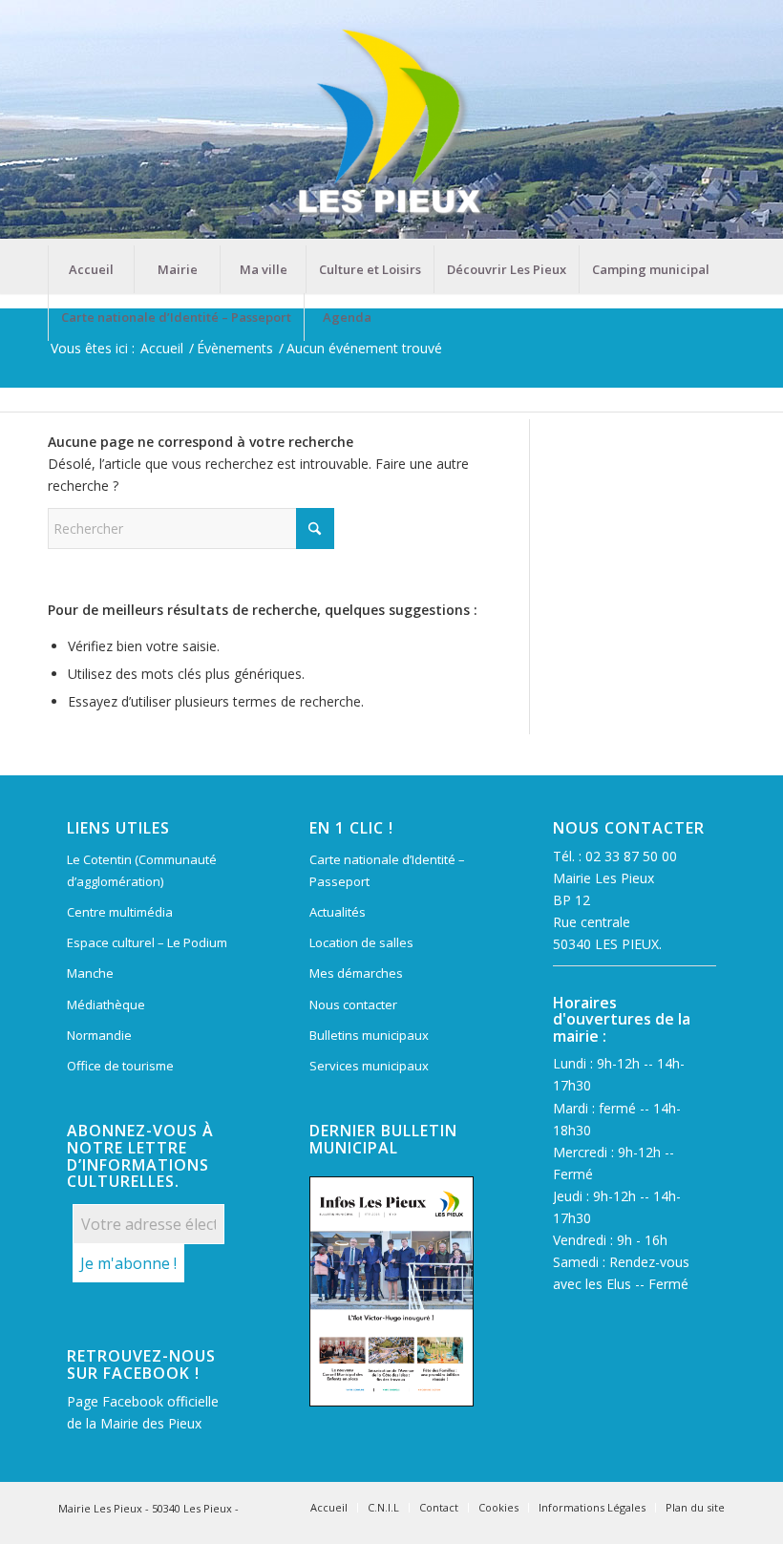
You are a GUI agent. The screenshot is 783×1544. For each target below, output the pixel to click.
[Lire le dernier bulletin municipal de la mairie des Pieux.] (391, 1292)
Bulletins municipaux (369, 1035)
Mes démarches (356, 973)
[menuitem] (91, 269)
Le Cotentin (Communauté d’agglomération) (142, 870)
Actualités (337, 911)
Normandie (99, 1035)
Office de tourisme (120, 1065)
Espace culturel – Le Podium (147, 942)
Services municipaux (369, 1065)
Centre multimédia (120, 911)
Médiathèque (106, 1004)
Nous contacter (353, 1004)
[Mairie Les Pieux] (391, 123)
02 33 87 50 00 (631, 856)
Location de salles (361, 942)
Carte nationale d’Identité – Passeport (387, 870)
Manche (90, 973)
